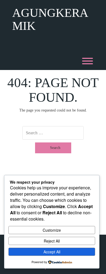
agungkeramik (50, 20)
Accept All (51, 251)
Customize (52, 230)
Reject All (52, 241)
